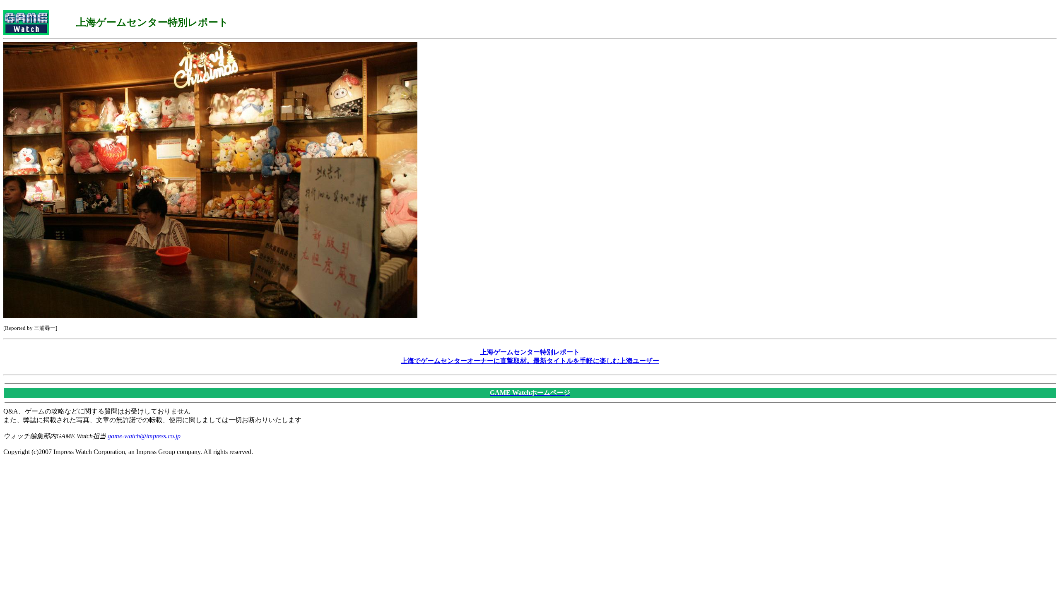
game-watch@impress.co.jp (144, 436)
